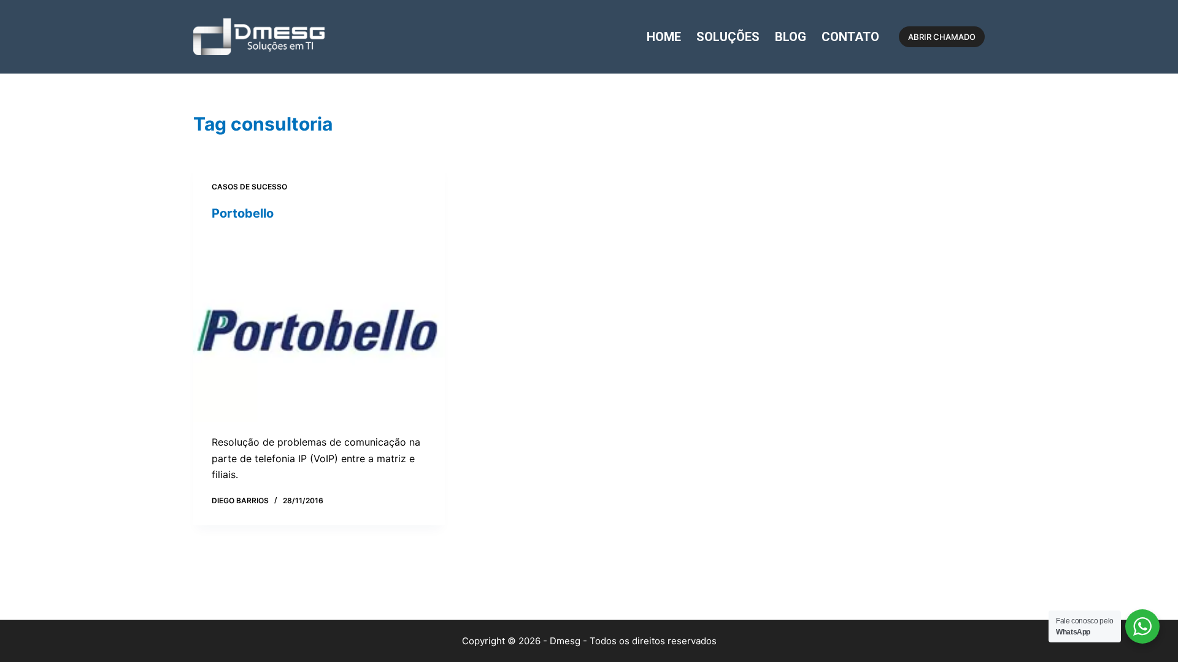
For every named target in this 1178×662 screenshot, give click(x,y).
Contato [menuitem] (850, 36)
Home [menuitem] (664, 36)
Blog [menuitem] (790, 36)
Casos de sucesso (249, 186)
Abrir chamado (942, 37)
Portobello (243, 213)
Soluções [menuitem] (728, 36)
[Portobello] (319, 328)
